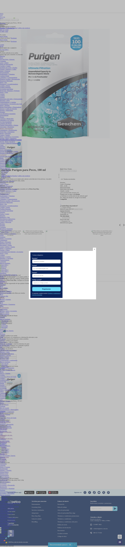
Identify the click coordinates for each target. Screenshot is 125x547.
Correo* (34, 265)
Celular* (34, 272)
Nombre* (35, 258)
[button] (94, 249)
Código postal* (37, 279)
